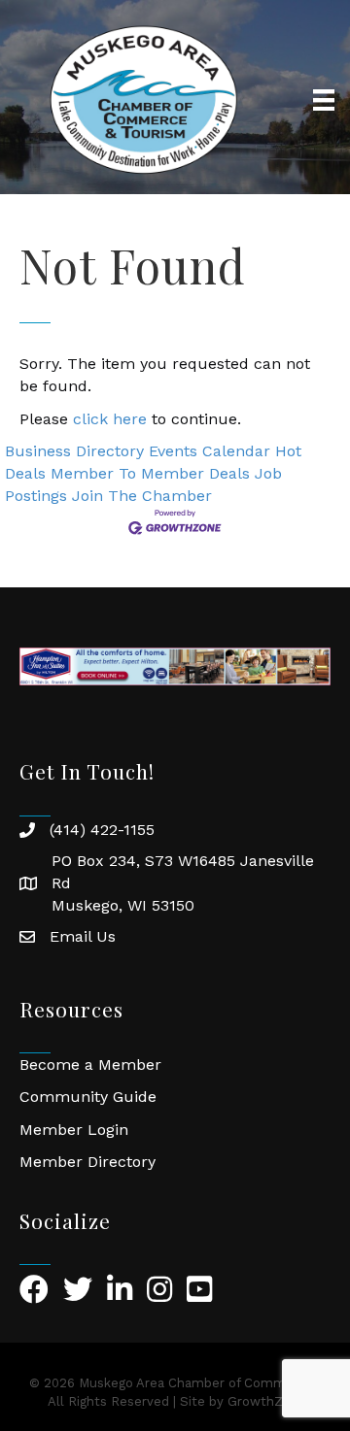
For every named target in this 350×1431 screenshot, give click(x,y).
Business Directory (74, 451)
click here (110, 419)
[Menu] (323, 100)
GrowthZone (267, 1401)
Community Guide (88, 1096)
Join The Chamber (142, 495)
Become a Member (90, 1064)
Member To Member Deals (150, 473)
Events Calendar (209, 451)
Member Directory (87, 1161)
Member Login (73, 1129)
